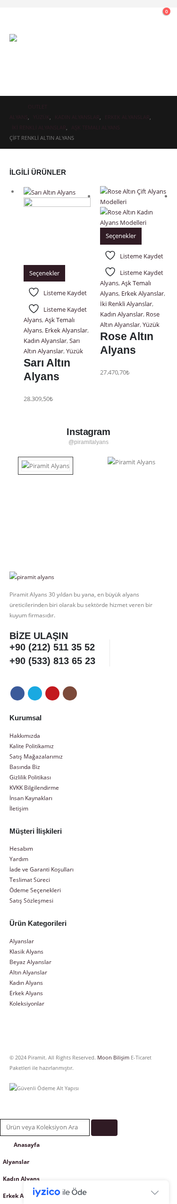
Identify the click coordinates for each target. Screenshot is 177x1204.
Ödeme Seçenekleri (35, 890)
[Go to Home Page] (12, 107)
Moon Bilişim (113, 1057)
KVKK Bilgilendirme (34, 787)
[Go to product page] (57, 225)
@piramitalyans (88, 442)
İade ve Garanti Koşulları (41, 869)
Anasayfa (27, 1144)
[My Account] (119, 16)
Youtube (52, 693)
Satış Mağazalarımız (36, 756)
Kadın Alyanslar (45, 340)
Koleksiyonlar (26, 1003)
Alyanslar (21, 941)
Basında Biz (24, 766)
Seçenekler (44, 273)
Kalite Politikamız (31, 746)
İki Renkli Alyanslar (126, 303)
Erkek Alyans (26, 993)
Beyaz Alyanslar (30, 961)
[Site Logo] (35, 60)
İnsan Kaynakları (30, 798)
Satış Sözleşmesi (31, 900)
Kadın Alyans (26, 982)
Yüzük (74, 351)
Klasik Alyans (26, 951)
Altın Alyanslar (28, 972)
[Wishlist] (140, 16)
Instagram (70, 693)
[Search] (104, 1127)
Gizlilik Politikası (30, 777)
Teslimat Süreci (29, 879)
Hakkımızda (24, 735)
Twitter (35, 693)
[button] (99, 16)
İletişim (18, 808)
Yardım (18, 858)
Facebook (17, 693)
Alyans (33, 320)
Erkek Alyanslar (66, 330)
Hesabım (21, 848)
